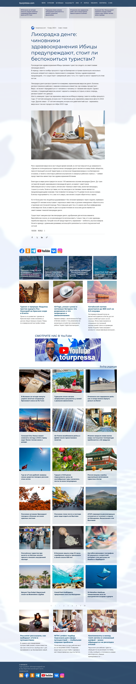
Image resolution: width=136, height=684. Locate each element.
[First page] (51, 605)
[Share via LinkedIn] (42, 237)
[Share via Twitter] (37, 237)
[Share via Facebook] (32, 237)
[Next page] (80, 605)
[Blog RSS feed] (21, 675)
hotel (22, 267)
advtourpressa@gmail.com (37, 666)
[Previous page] (55, 605)
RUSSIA (34, 230)
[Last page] (85, 605)
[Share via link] (47, 237)
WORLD (40, 230)
